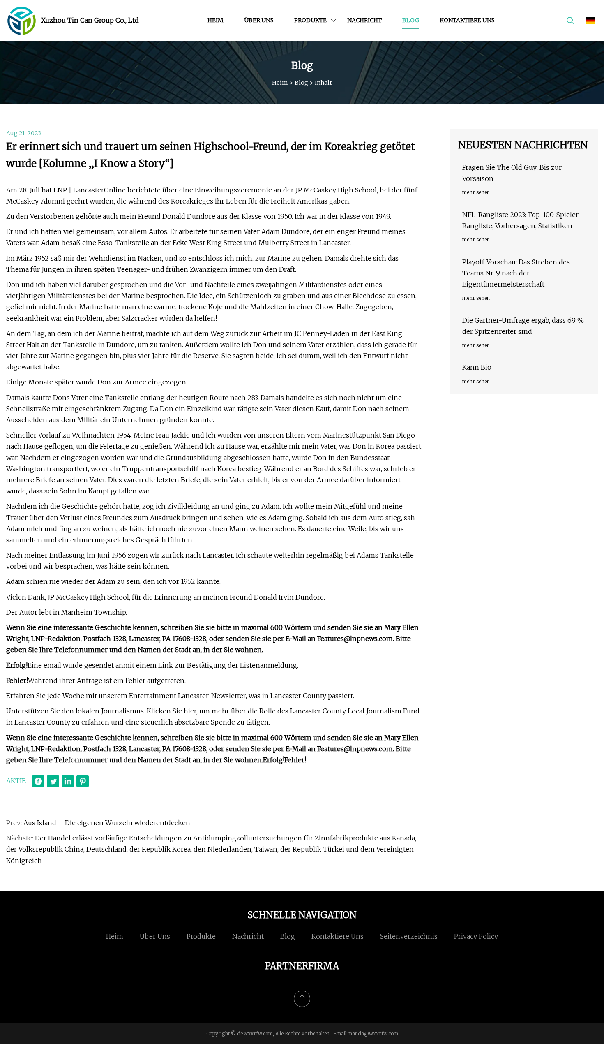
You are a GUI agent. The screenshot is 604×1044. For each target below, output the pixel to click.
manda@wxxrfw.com (373, 1033)
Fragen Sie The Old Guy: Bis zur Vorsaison (512, 173)
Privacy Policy (476, 936)
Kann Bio (476, 367)
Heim (215, 20)
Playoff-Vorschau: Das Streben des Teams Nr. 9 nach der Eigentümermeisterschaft (516, 273)
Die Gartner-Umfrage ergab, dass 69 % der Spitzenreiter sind (523, 326)
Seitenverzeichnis (409, 936)
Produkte (310, 20)
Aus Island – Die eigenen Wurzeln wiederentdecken (106, 823)
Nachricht (364, 20)
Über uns (259, 20)
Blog (410, 20)
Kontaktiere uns (467, 20)
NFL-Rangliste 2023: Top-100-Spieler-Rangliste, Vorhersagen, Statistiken (521, 220)
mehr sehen (476, 192)
